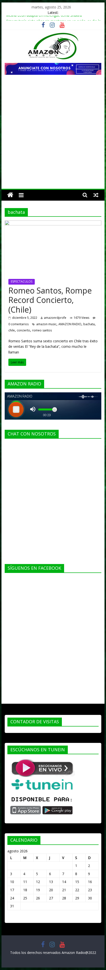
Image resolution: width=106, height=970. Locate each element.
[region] (53, 69)
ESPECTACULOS (21, 281)
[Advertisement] (53, 133)
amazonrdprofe (55, 318)
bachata (89, 324)
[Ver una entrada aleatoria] (95, 195)
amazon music (46, 324)
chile (11, 330)
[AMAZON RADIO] (10, 195)
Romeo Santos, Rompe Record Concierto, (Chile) (50, 300)
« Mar (12, 918)
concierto (23, 330)
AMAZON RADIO (69, 324)
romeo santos (42, 330)
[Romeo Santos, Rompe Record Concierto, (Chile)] (53, 223)
